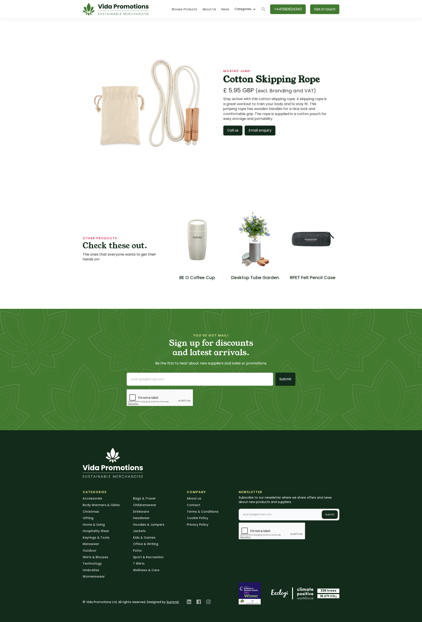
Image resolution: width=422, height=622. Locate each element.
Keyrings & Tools (96, 537)
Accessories (92, 498)
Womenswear (94, 576)
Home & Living (94, 524)
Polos (137, 550)
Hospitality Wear (96, 531)
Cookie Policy (197, 518)
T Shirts (139, 563)
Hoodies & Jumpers (148, 524)
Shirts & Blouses (95, 557)
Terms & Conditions (202, 511)
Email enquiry (260, 130)
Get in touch (324, 9)
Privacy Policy (197, 524)
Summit (173, 602)
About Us (209, 9)
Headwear (141, 518)
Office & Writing (145, 544)
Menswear (91, 544)
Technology (92, 563)
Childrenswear (144, 505)
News (225, 9)
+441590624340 (288, 9)
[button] (245, 9)
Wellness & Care (146, 570)
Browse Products (184, 9)
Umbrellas (91, 570)
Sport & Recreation (148, 557)
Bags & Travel (144, 498)
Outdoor (89, 550)
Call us (232, 130)
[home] (116, 9)
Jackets (139, 531)
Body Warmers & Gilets (101, 505)
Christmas (91, 511)
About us (194, 498)
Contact (193, 505)
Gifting (88, 518)
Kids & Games (144, 537)
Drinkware (141, 511)
